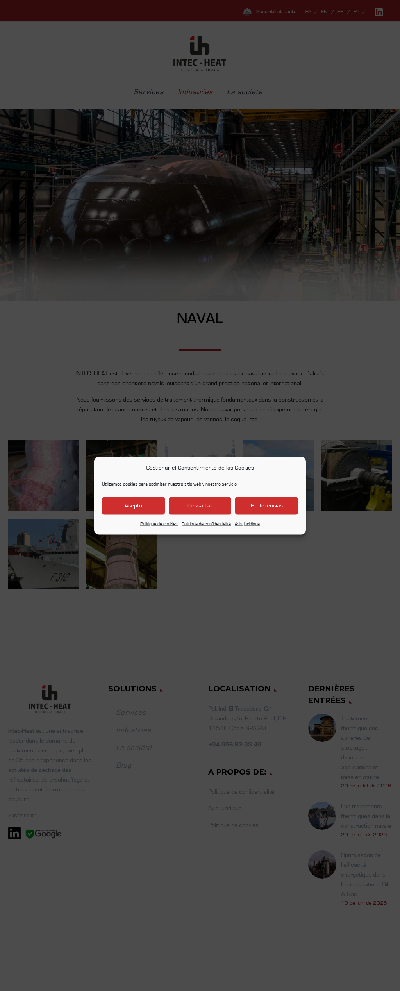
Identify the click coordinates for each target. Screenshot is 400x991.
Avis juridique (247, 523)
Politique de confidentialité (206, 523)
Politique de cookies (159, 523)
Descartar (200, 506)
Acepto (133, 506)
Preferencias (267, 506)
